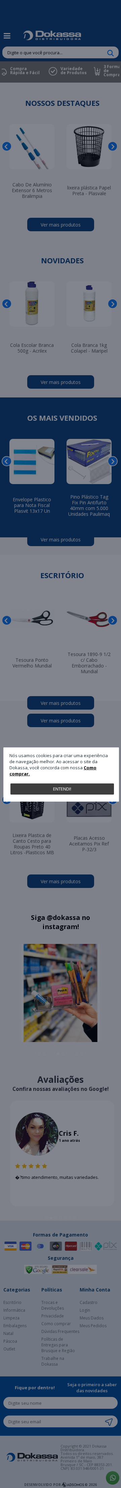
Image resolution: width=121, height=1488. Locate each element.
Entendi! (62, 789)
